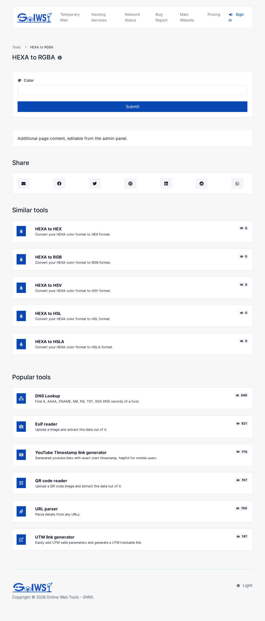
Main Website (187, 17)
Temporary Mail (70, 17)
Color (28, 80)
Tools (16, 47)
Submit (132, 106)
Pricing (214, 14)
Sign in (236, 17)
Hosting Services (99, 17)
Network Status (132, 17)
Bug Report (161, 17)
